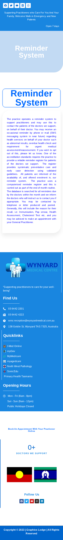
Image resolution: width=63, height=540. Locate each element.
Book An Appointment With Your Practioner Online (31, 430)
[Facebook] (5, 5)
